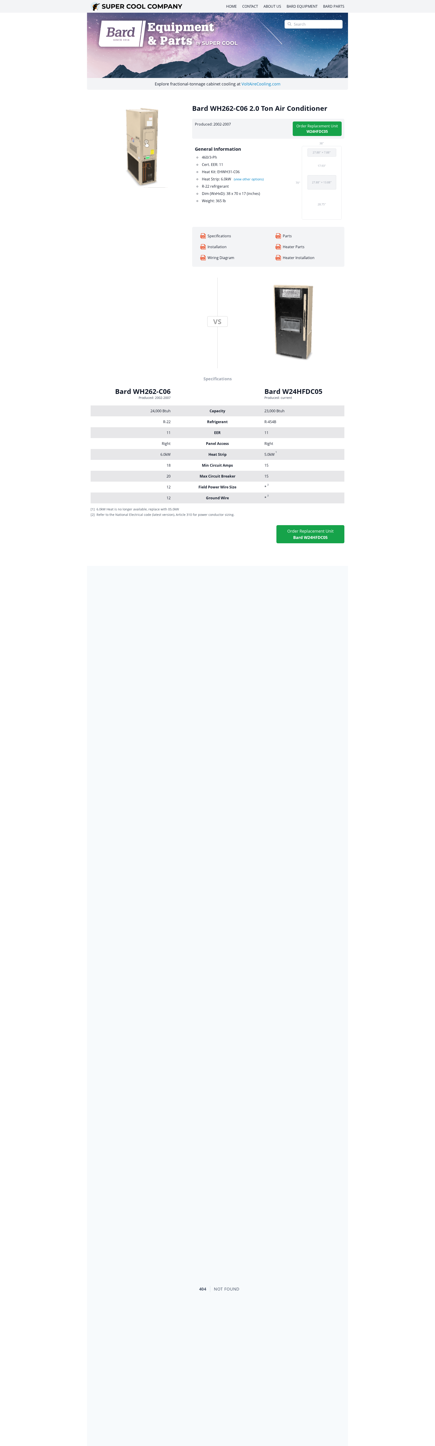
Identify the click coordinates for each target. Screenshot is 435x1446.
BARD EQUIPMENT (302, 6)
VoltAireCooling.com (261, 84)
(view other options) (249, 179)
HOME (231, 6)
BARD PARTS (333, 6)
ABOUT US (272, 6)
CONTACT (250, 6)
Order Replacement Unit (317, 129)
